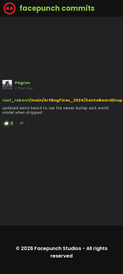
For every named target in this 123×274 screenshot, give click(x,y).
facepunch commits (56, 8)
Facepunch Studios (57, 248)
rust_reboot (15, 100)
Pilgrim (22, 83)
